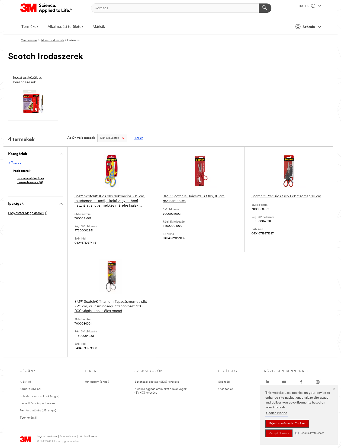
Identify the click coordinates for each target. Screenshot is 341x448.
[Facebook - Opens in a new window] (301, 382)
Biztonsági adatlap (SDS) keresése (157, 381)
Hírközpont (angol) (97, 381)
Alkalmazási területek (65, 27)
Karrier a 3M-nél (30, 389)
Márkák (99, 27)
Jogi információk (47, 436)
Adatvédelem (68, 436)
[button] (309, 433)
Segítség (224, 381)
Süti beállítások (88, 436)
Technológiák (28, 417)
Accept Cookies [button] (279, 433)
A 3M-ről (26, 381)
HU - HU (304, 6)
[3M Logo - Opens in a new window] (46, 8)
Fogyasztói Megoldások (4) (27, 213)
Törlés (138, 138)
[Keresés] (265, 8)
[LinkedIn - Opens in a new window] (267, 382)
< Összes (14, 163)
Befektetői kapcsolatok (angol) (39, 396)
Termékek (29, 27)
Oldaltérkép (226, 389)
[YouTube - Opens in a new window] (284, 382)
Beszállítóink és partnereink (37, 403)
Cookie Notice (276, 413)
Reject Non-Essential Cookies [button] (287, 423)
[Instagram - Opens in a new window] (317, 382)
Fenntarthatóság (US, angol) (38, 410)
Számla (309, 27)
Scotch (109, 138)
